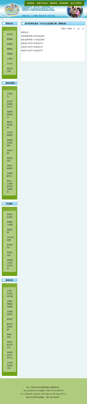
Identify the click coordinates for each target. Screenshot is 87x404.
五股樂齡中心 (9, 174)
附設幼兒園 (9, 69)
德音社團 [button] (9, 151)
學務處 (9, 44)
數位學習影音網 (9, 326)
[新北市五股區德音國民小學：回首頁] (43, 10)
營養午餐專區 (9, 167)
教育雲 (9, 319)
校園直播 (9, 231)
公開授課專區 (9, 313)
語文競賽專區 (9, 133)
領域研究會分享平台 (9, 355)
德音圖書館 (63, 3)
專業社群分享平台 (9, 344)
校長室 (9, 34)
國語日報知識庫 (9, 124)
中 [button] (79, 29)
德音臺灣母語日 (9, 114)
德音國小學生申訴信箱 (9, 264)
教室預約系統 (9, 215)
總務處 (9, 49)
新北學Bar (9, 246)
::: (2, 19)
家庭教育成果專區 (9, 142)
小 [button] (74, 29)
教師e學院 (9, 335)
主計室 (9, 64)
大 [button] (83, 29)
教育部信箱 (9, 254)
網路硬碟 (53, 3)
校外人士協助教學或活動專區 (9, 186)
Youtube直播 (10, 238)
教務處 (9, 39)
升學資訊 (9, 95)
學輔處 (9, 54)
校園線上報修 (9, 223)
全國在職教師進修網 (9, 304)
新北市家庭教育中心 (9, 104)
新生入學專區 (76, 3)
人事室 (9, 59)
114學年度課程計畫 (9, 293)
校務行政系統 (42, 3)
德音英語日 (9, 159)
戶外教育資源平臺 (9, 365)
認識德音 (30, 3)
